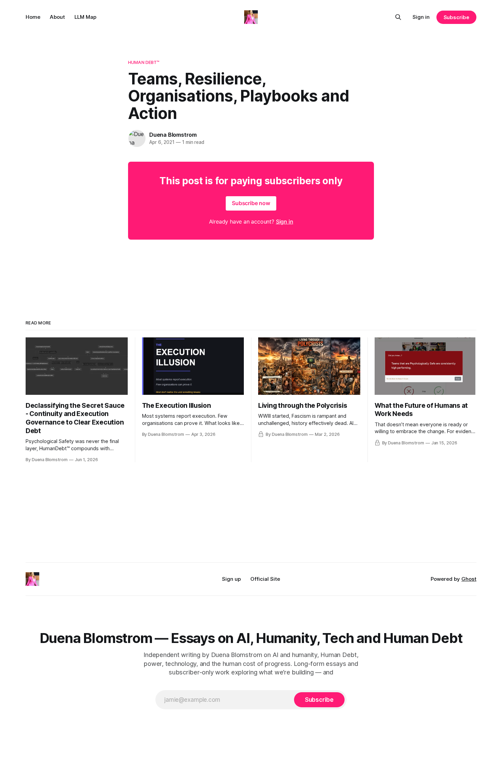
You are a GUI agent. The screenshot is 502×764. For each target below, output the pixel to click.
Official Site (265, 579)
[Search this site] (398, 17)
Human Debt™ (143, 62)
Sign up (231, 579)
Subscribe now (251, 203)
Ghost (468, 579)
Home (33, 17)
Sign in (421, 17)
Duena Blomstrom (173, 134)
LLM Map (85, 17)
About (57, 17)
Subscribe (456, 17)
